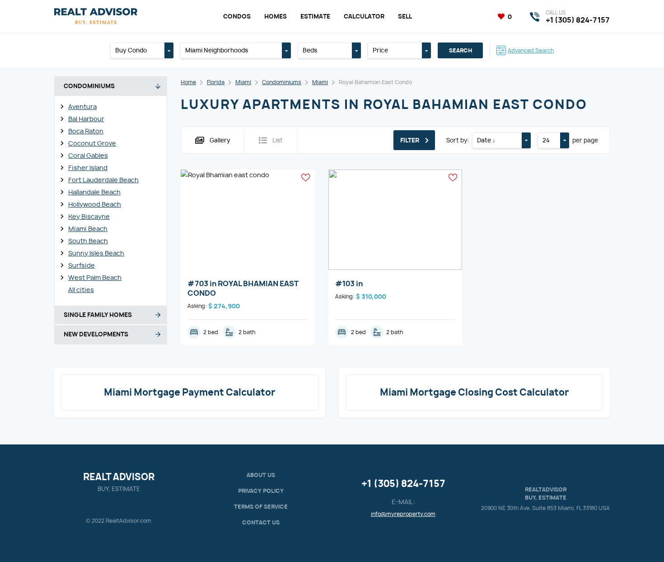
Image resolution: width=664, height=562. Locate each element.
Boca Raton (85, 131)
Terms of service (261, 506)
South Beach (88, 240)
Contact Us (261, 522)
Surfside (81, 265)
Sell (405, 16)
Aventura (82, 106)
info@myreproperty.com (403, 514)
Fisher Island (88, 167)
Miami (243, 82)
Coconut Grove (92, 143)
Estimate (315, 16)
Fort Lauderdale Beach (103, 179)
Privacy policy (261, 491)
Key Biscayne (89, 216)
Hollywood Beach (94, 204)
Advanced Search (531, 50)
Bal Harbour (86, 118)
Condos (237, 16)
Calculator (364, 16)
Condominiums (281, 82)
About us (261, 475)
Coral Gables (88, 155)
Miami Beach (88, 228)
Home (188, 82)
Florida (215, 82)
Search (460, 50)
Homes (275, 16)
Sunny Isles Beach (96, 253)
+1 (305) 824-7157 (403, 483)
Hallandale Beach (94, 192)
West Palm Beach (95, 277)
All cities (81, 289)
